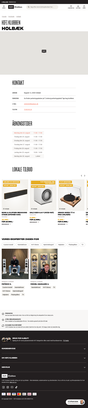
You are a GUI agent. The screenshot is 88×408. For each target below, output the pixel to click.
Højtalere (61, 244)
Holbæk (18, 16)
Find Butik (11, 16)
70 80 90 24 (28, 109)
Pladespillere (73, 244)
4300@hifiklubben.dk (31, 104)
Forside (4, 16)
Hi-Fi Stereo (35, 244)
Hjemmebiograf (48, 244)
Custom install (8, 244)
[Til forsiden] (15, 7)
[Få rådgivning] (82, 402)
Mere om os (13, 382)
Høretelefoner (22, 244)
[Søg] (28, 7)
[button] (44, 51)
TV (82, 244)
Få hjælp (66, 340)
